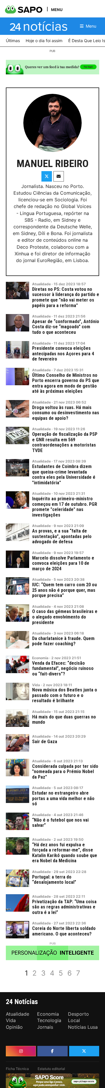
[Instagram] (21, 1051)
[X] (84, 1051)
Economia (40, 658)
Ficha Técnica (17, 1069)
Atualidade (41, 284)
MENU (56, 9)
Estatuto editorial (51, 1069)
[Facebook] (52, 1051)
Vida (36, 685)
